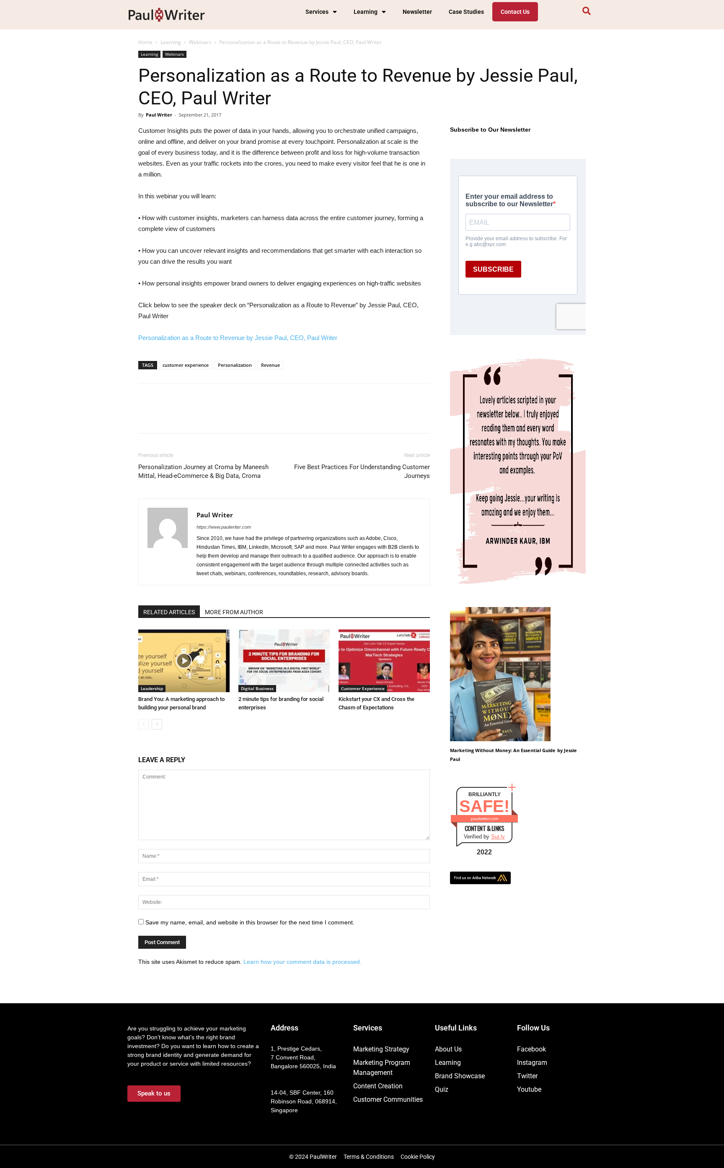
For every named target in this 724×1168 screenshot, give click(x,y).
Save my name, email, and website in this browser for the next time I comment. (249, 922)
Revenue (270, 365)
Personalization (235, 365)
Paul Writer (159, 115)
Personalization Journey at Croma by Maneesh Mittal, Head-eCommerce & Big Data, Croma (203, 471)
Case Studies (466, 11)
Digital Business (257, 688)
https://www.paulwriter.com (224, 526)
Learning (366, 11)
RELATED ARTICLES (169, 612)
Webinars (200, 42)
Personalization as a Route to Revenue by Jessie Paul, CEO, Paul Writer (237, 337)
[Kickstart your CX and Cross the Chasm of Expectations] (384, 660)
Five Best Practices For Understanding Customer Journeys (362, 471)
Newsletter (417, 11)
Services (316, 11)
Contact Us (515, 11)
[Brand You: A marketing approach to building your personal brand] (184, 660)
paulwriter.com (484, 818)
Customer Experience (363, 688)
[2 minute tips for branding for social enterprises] (284, 660)
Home (145, 42)
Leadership (152, 688)
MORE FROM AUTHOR (234, 612)
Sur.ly (498, 836)
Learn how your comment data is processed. (302, 961)
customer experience (186, 365)
